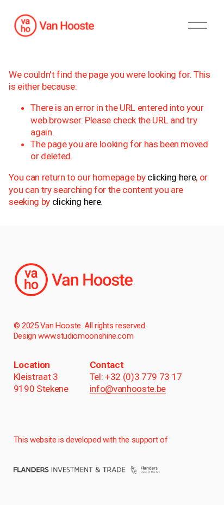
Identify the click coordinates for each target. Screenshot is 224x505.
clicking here (171, 177)
